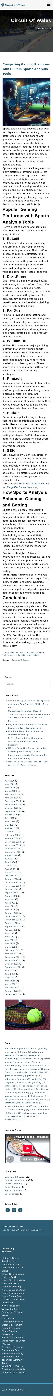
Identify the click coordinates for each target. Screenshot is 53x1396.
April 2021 (10, 981)
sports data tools (17, 655)
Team (4, 1363)
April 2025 (10, 828)
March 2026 (11, 791)
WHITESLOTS (14, 1120)
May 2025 (10, 825)
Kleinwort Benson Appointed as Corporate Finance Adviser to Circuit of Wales (12, 1264)
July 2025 (10, 818)
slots (35, 1099)
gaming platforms (15, 653)
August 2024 (11, 855)
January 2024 (12, 879)
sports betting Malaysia (18, 1106)
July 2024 (10, 859)
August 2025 (11, 815)
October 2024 (12, 848)
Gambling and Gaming (16, 1180)
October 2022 (12, 923)
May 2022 (10, 940)
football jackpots (32, 1069)
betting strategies (30, 1055)
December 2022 (13, 916)
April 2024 (10, 869)
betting (25, 1052)
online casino (31, 1086)
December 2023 (13, 882)
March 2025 (11, 832)
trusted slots (16, 1116)
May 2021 (10, 977)
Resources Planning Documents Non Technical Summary (12, 1356)
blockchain (12, 1059)
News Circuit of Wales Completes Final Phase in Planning (13, 1283)
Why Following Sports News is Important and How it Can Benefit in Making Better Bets (29, 704)
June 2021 (10, 974)
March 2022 (11, 947)
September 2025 (13, 811)
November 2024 (13, 845)
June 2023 (10, 903)
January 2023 (12, 913)
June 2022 (10, 937)
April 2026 (10, 787)
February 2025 (12, 835)
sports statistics (33, 655)
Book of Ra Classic (31, 1059)
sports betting (34, 1103)
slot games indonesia (17, 1099)
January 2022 (12, 954)
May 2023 (10, 906)
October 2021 (12, 964)
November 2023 (13, 886)
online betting (13, 1086)
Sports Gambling (18, 1109)
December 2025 (13, 801)
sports (45, 1099)
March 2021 (11, 984)
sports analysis (31, 653)
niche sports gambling (32, 1082)
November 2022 (13, 920)
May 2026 (10, 784)
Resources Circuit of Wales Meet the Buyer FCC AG (13, 1340)
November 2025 (13, 804)
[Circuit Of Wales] (13, 6)
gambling (21, 1072)
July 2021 (10, 970)
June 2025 (10, 821)
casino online (25, 1062)
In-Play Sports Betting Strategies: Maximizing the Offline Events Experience (25, 741)
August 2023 (11, 896)
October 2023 (12, 889)
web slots (32, 1116)
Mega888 (11, 1082)
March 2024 (11, 872)
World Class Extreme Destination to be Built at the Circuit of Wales (13, 1369)
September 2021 (13, 967)
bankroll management (18, 1048)
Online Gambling (13, 1184)
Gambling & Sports (20, 660)
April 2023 (10, 909)
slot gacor (23, 1096)
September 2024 (13, 852)
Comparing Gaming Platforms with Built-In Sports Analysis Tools (26, 69)
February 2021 (12, 987)
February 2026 (12, 794)
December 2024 (13, 842)
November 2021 (13, 960)
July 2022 (10, 933)
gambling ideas (38, 1072)
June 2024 (10, 862)
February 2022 (12, 950)
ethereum (15, 1069)
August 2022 (11, 930)
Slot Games (39, 1096)
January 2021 (12, 991)
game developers (15, 1075)
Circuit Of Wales (17, 1390)
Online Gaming (12, 1187)
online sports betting (20, 1092)
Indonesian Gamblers (17, 1079)
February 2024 (12, 876)
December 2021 (13, 957)
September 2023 (13, 893)
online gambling (27, 1089)
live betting (38, 1079)
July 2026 (10, 781)
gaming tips (34, 1075)
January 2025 (12, 838)
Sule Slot (14, 1113)
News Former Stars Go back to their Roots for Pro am (14, 1299)
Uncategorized (12, 1194)
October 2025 (12, 808)
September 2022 (13, 926)
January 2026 (12, 798)
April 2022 (10, 943)
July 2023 (10, 899)
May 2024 (10, 865)
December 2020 (13, 994)
